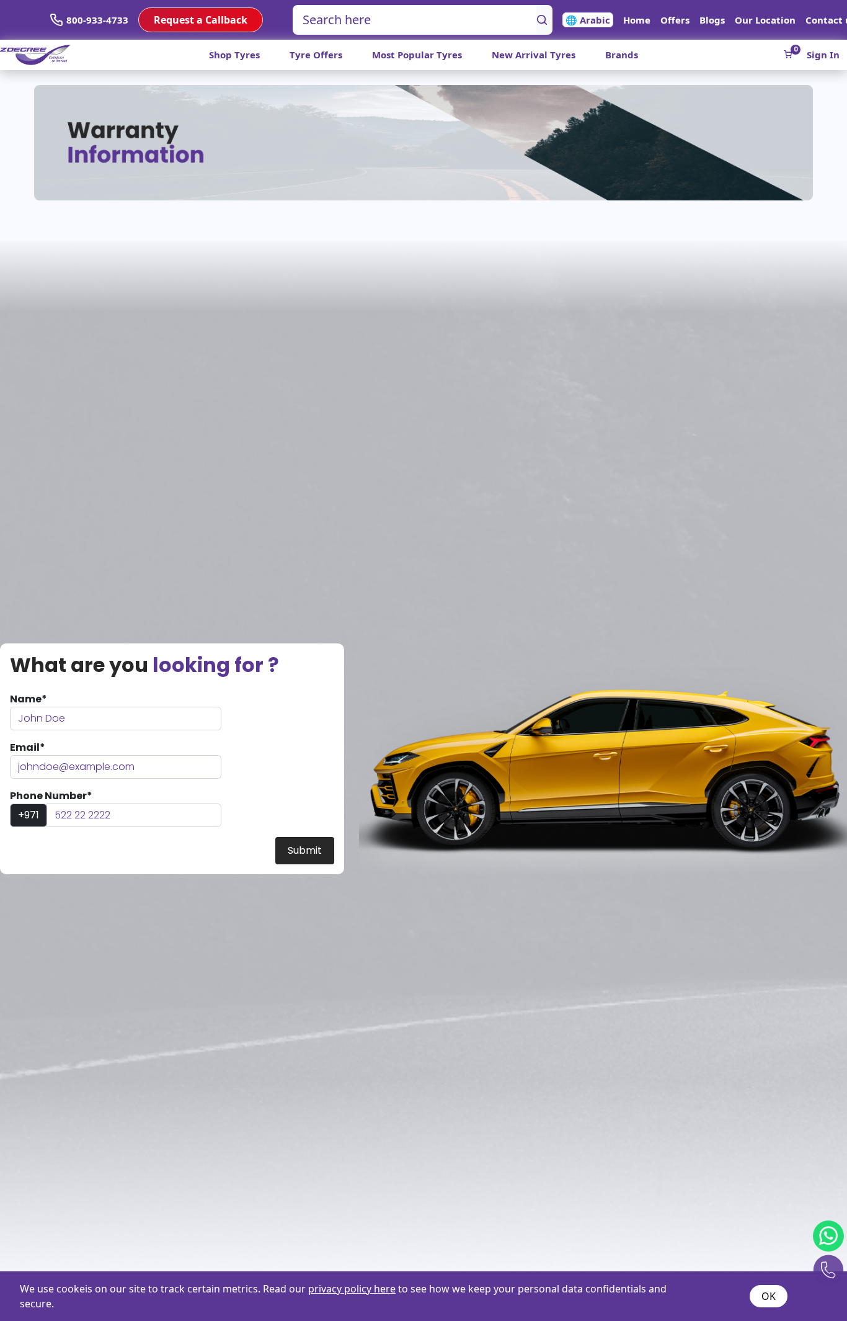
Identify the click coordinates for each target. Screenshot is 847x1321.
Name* (28, 699)
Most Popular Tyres (417, 54)
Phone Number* (51, 796)
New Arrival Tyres (533, 54)
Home (636, 20)
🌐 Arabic (587, 20)
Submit (305, 850)
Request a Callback (200, 20)
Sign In (823, 54)
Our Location (765, 20)
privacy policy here (352, 1289)
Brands (621, 54)
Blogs (712, 20)
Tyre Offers (316, 54)
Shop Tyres (234, 54)
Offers (675, 20)
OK (768, 1296)
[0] (788, 54)
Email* (27, 747)
